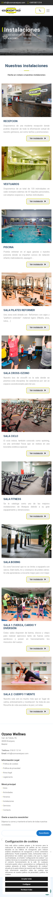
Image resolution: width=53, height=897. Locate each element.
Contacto (7, 810)
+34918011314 (35, 2)
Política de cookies (10, 764)
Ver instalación (36, 138)
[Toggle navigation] (48, 10)
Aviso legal (7, 773)
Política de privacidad (11, 768)
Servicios (7, 805)
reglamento (8, 777)
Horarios (6, 797)
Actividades (8, 792)
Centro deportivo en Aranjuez (19, 35)
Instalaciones (11, 38)
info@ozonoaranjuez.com (14, 2)
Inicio (5, 788)
